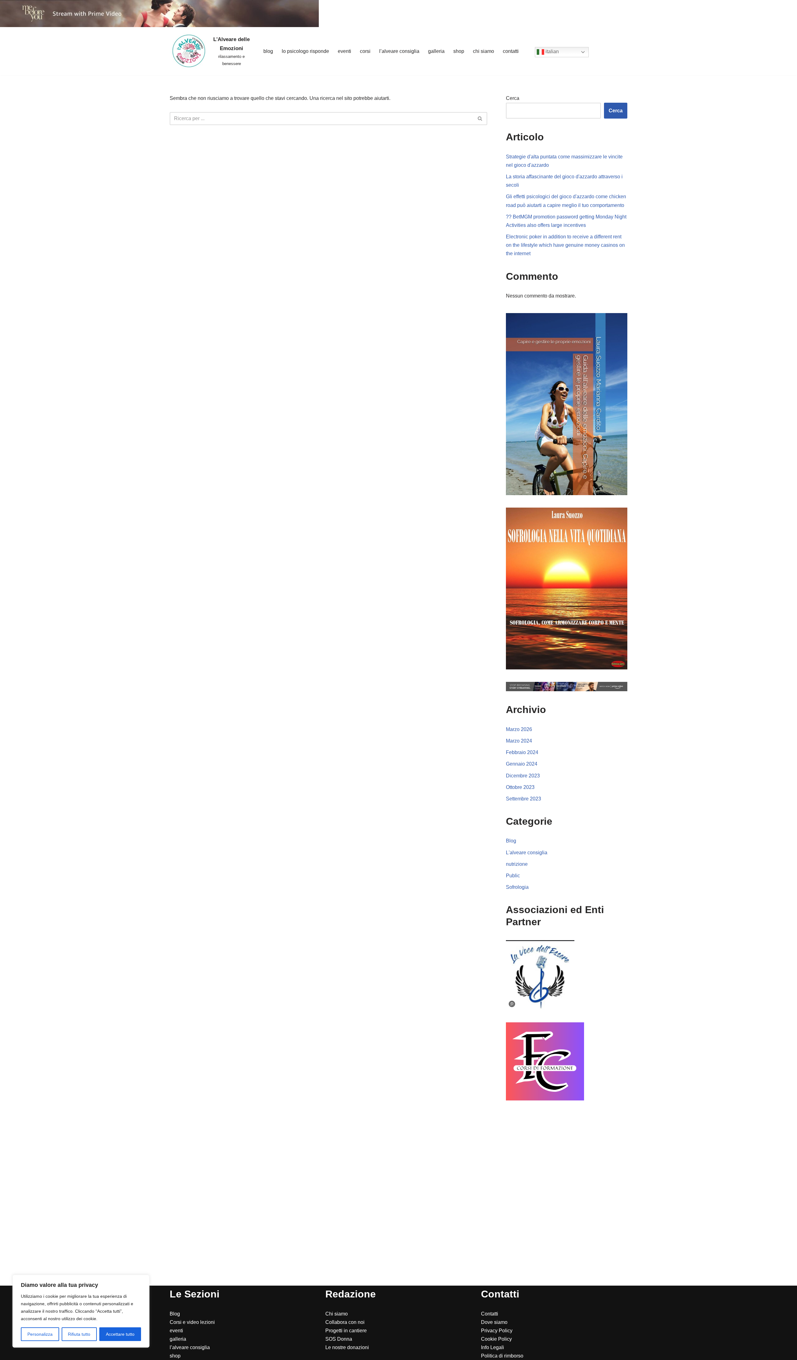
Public (513, 875)
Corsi (365, 51)
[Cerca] (480, 118)
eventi (176, 1330)
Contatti (511, 51)
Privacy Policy (496, 1330)
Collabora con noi (345, 1322)
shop (175, 1355)
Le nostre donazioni (347, 1347)
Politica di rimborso (502, 1355)
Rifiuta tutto (79, 1334)
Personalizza (40, 1334)
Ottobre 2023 (520, 787)
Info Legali (492, 1347)
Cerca (512, 98)
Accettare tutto (120, 1334)
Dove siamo (494, 1322)
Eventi (344, 51)
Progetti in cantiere (346, 1330)
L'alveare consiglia (526, 852)
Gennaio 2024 (521, 764)
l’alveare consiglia (190, 1347)
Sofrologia (517, 887)
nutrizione (517, 864)
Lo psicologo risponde (305, 51)
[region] (80, 1311)
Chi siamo (483, 51)
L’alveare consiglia (399, 51)
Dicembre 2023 (523, 775)
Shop (458, 51)
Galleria (436, 51)
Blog (268, 51)
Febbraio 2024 (522, 752)
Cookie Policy (496, 1339)
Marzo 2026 (519, 729)
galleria (178, 1339)
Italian (551, 51)
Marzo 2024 (519, 740)
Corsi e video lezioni (192, 1322)
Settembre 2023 (523, 798)
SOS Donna (338, 1339)
